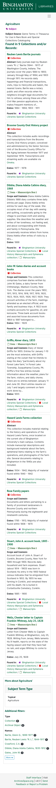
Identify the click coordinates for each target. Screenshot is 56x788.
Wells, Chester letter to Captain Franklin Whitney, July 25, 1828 (25, 619)
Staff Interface (33, 777)
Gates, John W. (13, 752)
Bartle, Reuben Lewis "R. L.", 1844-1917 (25, 739)
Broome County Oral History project (27, 125)
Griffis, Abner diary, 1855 (21, 340)
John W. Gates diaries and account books (26, 267)
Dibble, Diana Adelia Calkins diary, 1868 (26, 186)
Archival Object (13, 725)
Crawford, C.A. (13, 743)
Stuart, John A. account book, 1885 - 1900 (28, 542)
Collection (10, 720)
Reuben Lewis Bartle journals (24, 54)
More (8, 757)
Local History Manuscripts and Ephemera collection (27, 254)
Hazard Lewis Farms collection (24, 418)
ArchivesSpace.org (23, 781)
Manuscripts (29, 257)
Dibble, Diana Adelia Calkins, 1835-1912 (25, 748)
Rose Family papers (18, 491)
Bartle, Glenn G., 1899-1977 (19, 735)
